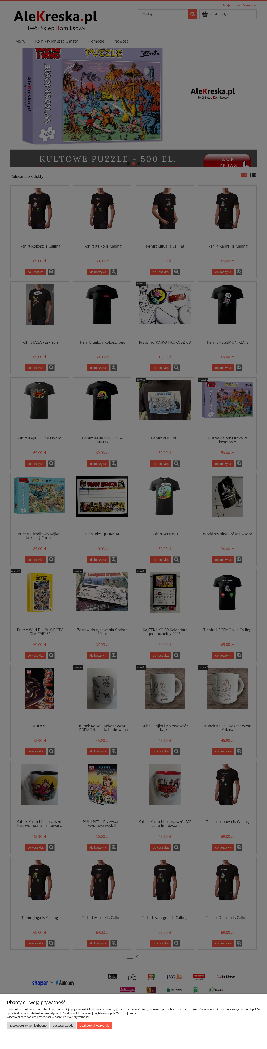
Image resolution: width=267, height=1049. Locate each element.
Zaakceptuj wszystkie (94, 1025)
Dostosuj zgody (63, 1025)
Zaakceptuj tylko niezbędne (28, 1025)
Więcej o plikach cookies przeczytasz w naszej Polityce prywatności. (48, 1017)
